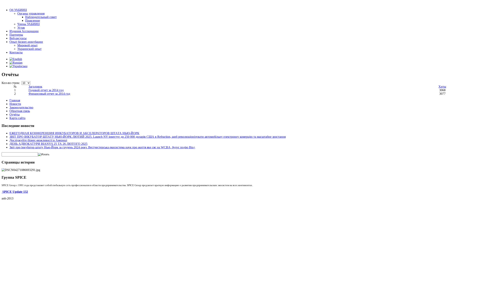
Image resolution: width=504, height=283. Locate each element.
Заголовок (35, 86)
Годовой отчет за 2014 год (46, 90)
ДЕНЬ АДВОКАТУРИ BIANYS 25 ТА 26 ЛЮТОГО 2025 (48, 143)
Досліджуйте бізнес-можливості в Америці (38, 140)
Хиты (442, 86)
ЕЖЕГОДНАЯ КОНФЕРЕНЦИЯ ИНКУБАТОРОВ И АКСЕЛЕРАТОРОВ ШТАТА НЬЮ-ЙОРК (74, 133)
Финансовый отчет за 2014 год (49, 93)
